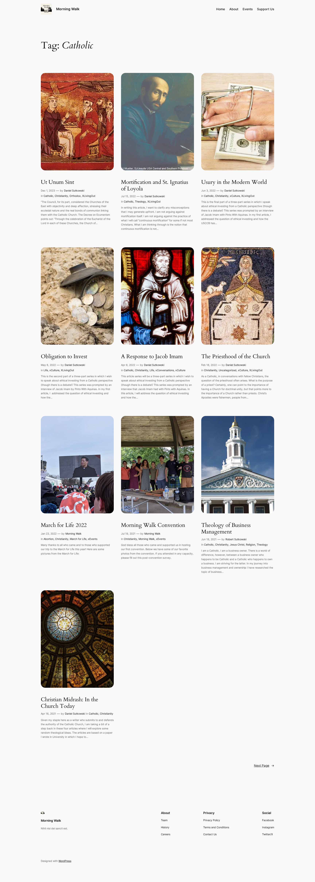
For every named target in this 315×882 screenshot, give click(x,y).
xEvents (92, 538)
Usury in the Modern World (234, 182)
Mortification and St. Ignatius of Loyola (154, 185)
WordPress (65, 860)
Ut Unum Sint (57, 182)
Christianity (61, 195)
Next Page (264, 765)
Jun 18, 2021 (209, 539)
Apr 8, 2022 (128, 364)
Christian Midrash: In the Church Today (69, 702)
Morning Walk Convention (153, 525)
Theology (140, 201)
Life (46, 370)
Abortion (49, 538)
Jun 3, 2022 (208, 190)
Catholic (48, 195)
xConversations (164, 370)
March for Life (78, 538)
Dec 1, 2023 (48, 190)
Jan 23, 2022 (49, 533)
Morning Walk (67, 9)
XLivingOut (88, 195)
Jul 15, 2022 (128, 196)
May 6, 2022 (48, 364)
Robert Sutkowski (235, 539)
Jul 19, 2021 (128, 533)
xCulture (235, 195)
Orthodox (75, 195)
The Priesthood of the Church (235, 356)
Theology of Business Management (226, 528)
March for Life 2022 (64, 525)
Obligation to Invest (64, 356)
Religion (250, 544)
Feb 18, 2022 (209, 364)
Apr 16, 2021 (48, 713)
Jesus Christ (237, 544)
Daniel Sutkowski (74, 190)
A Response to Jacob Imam (152, 356)
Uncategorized (227, 370)
